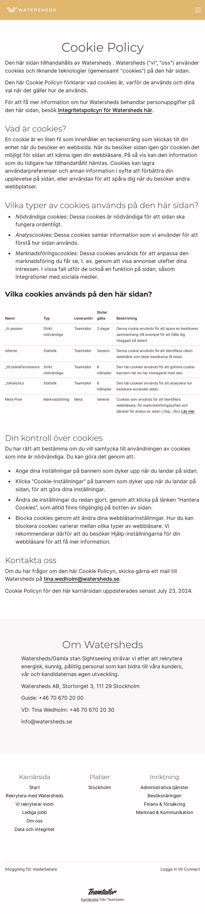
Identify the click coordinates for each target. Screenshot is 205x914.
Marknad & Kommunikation (164, 812)
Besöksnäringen (165, 795)
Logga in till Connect (180, 869)
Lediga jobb (34, 812)
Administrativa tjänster (164, 787)
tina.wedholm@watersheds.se (81, 579)
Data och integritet (34, 829)
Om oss (34, 820)
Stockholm (99, 787)
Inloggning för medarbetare (31, 869)
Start (34, 787)
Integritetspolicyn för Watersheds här (105, 110)
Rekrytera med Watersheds (34, 795)
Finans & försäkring (164, 804)
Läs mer (187, 411)
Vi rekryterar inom (35, 804)
